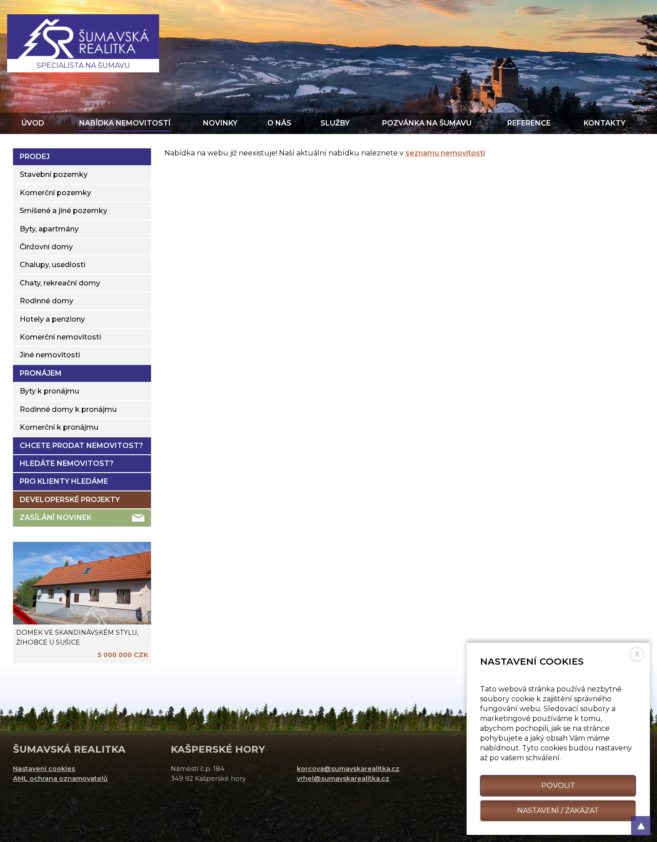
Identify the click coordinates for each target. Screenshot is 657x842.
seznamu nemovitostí (445, 153)
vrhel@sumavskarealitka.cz (343, 779)
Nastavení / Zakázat (558, 810)
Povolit (558, 785)
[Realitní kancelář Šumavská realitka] (83, 43)
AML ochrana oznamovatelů (60, 779)
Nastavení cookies (44, 769)
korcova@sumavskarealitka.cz (348, 769)
